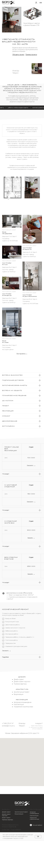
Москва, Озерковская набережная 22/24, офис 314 (22, 733)
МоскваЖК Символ (5, 341)
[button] (31, 465)
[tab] (22, 130)
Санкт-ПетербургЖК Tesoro (6, 263)
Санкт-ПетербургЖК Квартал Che (27, 248)
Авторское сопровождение (34, 812)
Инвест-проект (6, 817)
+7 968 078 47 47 (8, 723)
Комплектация (34, 815)
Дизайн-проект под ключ (6, 814)
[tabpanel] (22, 187)
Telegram (15, 73)
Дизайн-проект (6, 812)
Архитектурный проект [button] (21, 812)
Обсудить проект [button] (18, 54)
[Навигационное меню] (41, 2)
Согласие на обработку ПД (9, 826)
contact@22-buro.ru (8, 726)
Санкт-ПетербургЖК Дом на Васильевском (30, 295)
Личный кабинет (37, 825)
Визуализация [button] (19, 814)
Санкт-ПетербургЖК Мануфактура (7, 294)
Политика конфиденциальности (10, 824)
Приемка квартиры (7, 819)
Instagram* (39, 723)
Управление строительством (34, 818)
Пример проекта (31, 54)
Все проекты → (22, 354)
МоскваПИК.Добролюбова (7, 232)
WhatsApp (15, 71)
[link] (36, 3)
